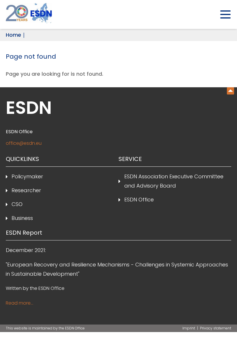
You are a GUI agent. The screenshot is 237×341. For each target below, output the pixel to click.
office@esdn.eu (24, 143)
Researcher (26, 190)
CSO (17, 204)
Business (22, 218)
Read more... (19, 303)
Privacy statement (215, 328)
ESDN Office (139, 199)
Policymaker (27, 176)
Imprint (189, 328)
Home (13, 34)
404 (230, 90)
